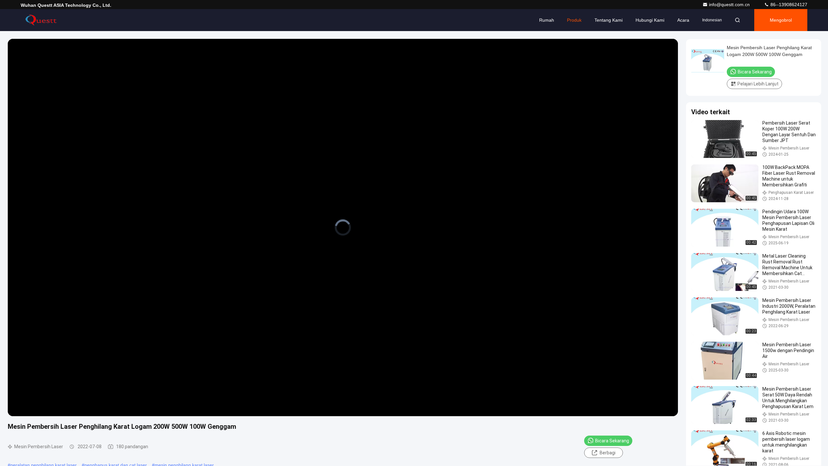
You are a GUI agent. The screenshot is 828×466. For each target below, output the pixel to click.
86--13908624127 (788, 4)
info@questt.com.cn (730, 4)
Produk (574, 20)
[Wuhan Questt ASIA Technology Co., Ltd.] (41, 20)
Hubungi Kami (650, 20)
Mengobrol (781, 20)
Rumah (546, 20)
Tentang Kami (608, 20)
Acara (683, 20)
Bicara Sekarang (612, 440)
